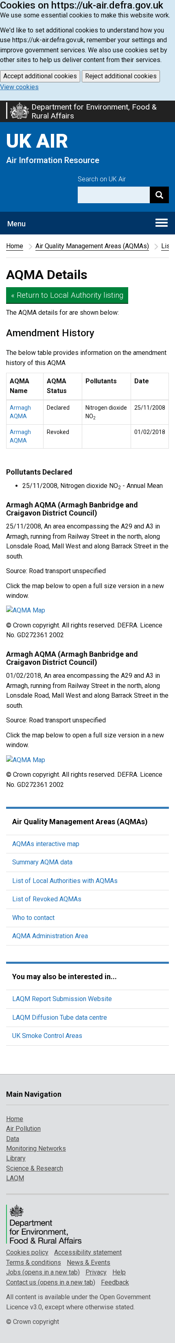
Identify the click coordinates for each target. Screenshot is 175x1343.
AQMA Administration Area (50, 936)
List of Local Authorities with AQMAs (65, 881)
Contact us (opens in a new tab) (50, 1282)
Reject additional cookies (121, 76)
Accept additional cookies (40, 76)
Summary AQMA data (42, 862)
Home (14, 246)
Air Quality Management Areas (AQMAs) (92, 246)
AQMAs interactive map (45, 844)
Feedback (115, 1282)
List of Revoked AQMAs (46, 899)
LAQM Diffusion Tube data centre (59, 1017)
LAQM (15, 1178)
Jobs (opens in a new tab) (43, 1272)
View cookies (19, 87)
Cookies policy (27, 1252)
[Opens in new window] (87, 610)
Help (119, 1272)
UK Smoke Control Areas (47, 1036)
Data (12, 1139)
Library (16, 1158)
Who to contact (33, 918)
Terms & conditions (33, 1262)
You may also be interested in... (64, 976)
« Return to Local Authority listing (67, 295)
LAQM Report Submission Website (62, 999)
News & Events (88, 1262)
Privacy (96, 1272)
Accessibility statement (88, 1252)
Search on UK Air (102, 179)
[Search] (159, 195)
